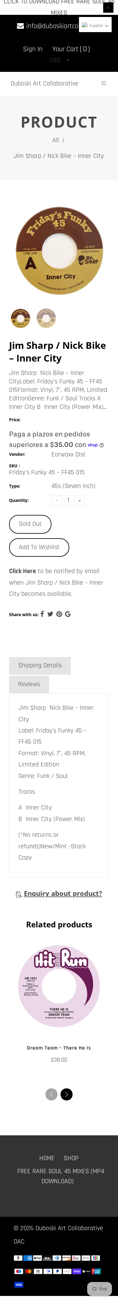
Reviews (29, 684)
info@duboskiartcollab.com (63, 26)
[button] (67, 1094)
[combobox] (59, 60)
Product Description (44, 647)
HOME (47, 1158)
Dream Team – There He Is (59, 1047)
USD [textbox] (54, 60)
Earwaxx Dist (68, 454)
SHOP (71, 1158)
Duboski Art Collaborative (44, 83)
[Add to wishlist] (53, 1029)
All (55, 140)
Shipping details (40, 665)
